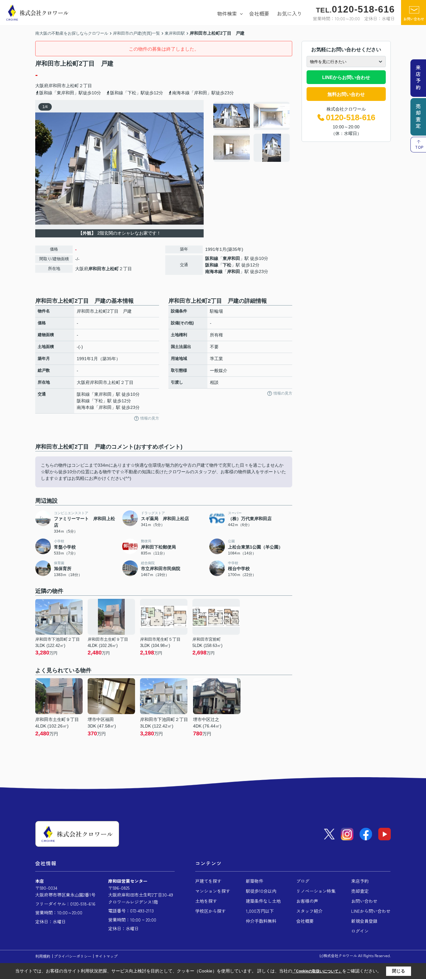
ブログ (302, 881)
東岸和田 (231, 258)
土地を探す (206, 901)
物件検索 (227, 13)
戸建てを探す (208, 881)
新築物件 (254, 881)
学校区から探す (210, 911)
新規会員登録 (364, 921)
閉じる (398, 970)
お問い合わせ (414, 18)
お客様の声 (307, 901)
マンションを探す (212, 891)
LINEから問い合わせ (370, 911)
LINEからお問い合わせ (346, 77)
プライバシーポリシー (72, 956)
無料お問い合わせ (346, 94)
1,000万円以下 (260, 911)
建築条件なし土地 (263, 901)
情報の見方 (149, 418)
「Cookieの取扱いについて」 (317, 971)
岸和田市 (57, 85)
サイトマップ (106, 956)
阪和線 (211, 258)
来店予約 (360, 881)
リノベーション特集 (316, 891)
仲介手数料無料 (261, 921)
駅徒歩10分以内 (261, 891)
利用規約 (42, 956)
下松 (227, 264)
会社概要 (259, 13)
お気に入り (289, 13)
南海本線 (214, 271)
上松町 (72, 85)
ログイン (360, 931)
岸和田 (233, 271)
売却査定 (360, 891)
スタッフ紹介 (309, 911)
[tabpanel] (251, 132)
